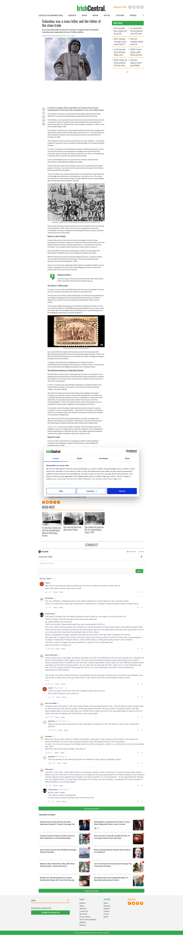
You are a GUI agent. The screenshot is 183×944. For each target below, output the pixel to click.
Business (107, 906)
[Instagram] (138, 7)
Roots (106, 917)
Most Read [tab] (118, 23)
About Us (83, 908)
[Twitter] (134, 7)
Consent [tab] (56, 458)
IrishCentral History (64, 275)
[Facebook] (130, 7)
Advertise (83, 914)
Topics (81, 906)
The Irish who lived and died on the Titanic (72, 528)
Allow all (122, 491)
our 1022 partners (59, 469)
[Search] (143, 15)
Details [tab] (79, 458)
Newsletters (120, 7)
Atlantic (88, 132)
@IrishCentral (61, 36)
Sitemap (82, 925)
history (55, 427)
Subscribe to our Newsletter (50, 912)
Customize (90, 491)
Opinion (107, 908)
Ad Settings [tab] (103, 458)
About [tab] (127, 458)
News (106, 903)
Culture (107, 911)
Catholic (57, 289)
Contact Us (83, 911)
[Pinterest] (142, 7)
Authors (82, 903)
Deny (61, 491)
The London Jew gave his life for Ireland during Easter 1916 (94, 529)
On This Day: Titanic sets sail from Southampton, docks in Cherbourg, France (51, 531)
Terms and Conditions (87, 919)
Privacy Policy (84, 917)
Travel (106, 914)
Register (82, 922)
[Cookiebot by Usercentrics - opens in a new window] (127, 451)
